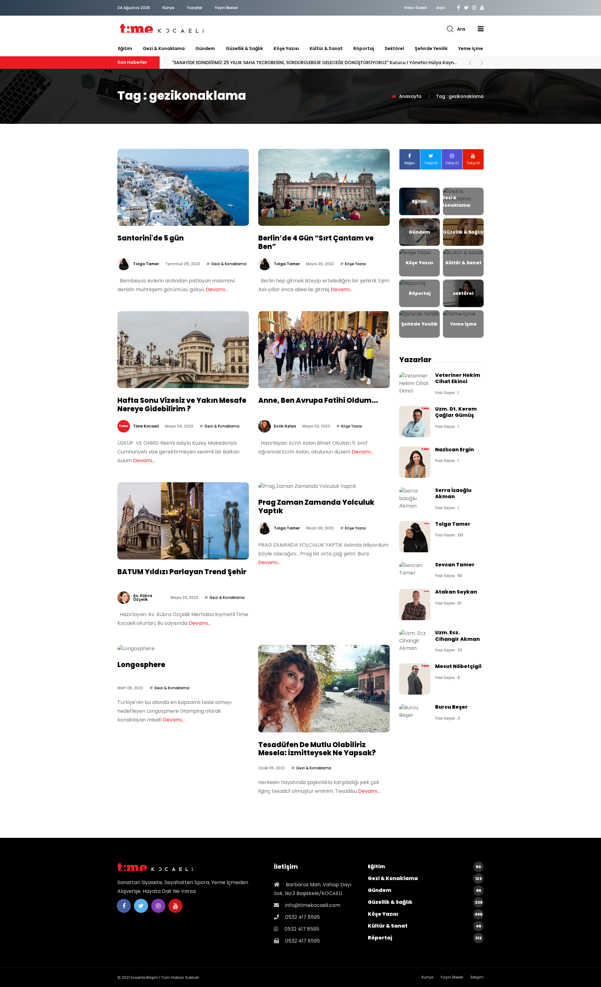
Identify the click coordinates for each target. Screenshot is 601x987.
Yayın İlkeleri (226, 7)
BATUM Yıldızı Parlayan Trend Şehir (181, 572)
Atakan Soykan (456, 591)
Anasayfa (410, 96)
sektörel (394, 48)
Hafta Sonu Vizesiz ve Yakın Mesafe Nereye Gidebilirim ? (181, 404)
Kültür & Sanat (326, 48)
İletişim (477, 977)
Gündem (205, 48)
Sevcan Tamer (455, 564)
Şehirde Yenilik (431, 48)
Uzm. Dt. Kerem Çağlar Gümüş (456, 412)
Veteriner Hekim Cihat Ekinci (457, 378)
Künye (168, 7)
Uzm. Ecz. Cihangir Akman (457, 635)
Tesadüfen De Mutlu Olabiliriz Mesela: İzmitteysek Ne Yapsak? (317, 749)
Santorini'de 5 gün (150, 238)
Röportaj (363, 48)
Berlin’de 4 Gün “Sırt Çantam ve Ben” (316, 242)
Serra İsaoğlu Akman (453, 493)
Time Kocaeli (146, 426)
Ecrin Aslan (285, 426)
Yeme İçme (470, 48)
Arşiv (440, 7)
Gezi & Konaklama (164, 48)
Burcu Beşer (451, 707)
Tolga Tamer (146, 263)
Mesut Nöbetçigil (458, 666)
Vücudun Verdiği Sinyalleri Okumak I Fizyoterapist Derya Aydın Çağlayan (277, 62)
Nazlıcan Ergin (454, 449)
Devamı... (217, 289)
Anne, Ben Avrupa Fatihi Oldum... (318, 400)
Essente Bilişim (144, 977)
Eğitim (125, 48)
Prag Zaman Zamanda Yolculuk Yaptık (316, 506)
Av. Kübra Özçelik (142, 597)
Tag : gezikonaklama (460, 96)
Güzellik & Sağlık (244, 48)
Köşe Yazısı (286, 48)
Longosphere (141, 665)
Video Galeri (415, 7)
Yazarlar (194, 7)
